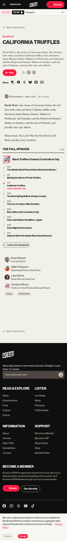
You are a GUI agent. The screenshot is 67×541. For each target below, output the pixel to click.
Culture (9, 294)
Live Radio (40, 395)
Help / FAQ (8, 443)
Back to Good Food (15, 27)
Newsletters (9, 448)
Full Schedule (41, 410)
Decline (7, 536)
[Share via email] (42, 82)
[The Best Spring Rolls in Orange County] (4, 194)
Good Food (8, 36)
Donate (58, 4)
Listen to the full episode (18, 245)
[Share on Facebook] (18, 82)
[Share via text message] (36, 82)
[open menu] (4, 4)
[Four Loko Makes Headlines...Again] (4, 218)
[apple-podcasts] (29, 73)
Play (11, 72)
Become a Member (44, 433)
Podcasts (40, 405)
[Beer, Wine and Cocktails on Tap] (4, 210)
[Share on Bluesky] (30, 82)
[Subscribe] (61, 374)
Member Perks (42, 452)
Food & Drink (24, 294)
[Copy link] (12, 82)
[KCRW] (8, 357)
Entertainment (10, 400)
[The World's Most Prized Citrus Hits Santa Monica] (4, 167)
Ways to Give (41, 443)
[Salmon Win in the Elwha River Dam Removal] (4, 233)
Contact (7, 452)
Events (6, 415)
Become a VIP (42, 438)
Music (38, 400)
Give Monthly (30, 488)
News (5, 395)
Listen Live (15, 4)
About (6, 433)
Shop (37, 448)
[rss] (24, 73)
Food (5, 405)
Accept (23, 536)
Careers (7, 438)
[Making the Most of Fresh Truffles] (4, 175)
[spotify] (34, 73)
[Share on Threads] (24, 82)
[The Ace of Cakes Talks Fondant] (4, 202)
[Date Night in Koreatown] (4, 226)
